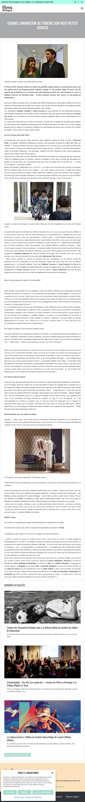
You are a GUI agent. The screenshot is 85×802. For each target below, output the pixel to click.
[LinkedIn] (81, 2)
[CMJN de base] (7, 8)
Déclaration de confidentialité (33, 797)
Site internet (60, 787)
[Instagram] (78, 2)
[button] (52, 773)
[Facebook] (75, 2)
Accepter (10, 792)
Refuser (24, 792)
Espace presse (56, 797)
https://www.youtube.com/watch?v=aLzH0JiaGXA (22, 280)
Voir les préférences (43, 792)
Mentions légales (19, 797)
